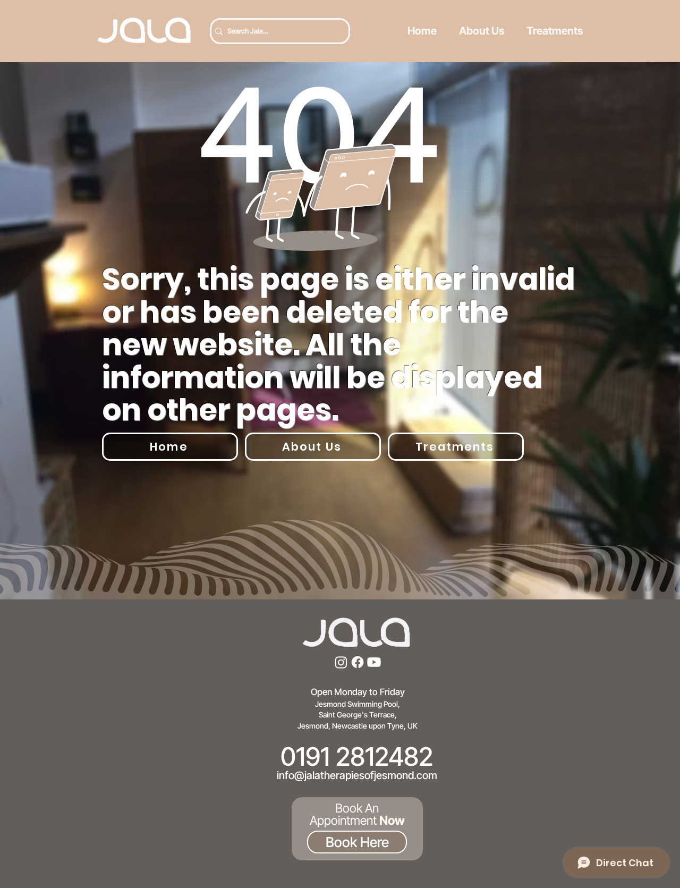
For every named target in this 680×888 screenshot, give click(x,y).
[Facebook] (358, 662)
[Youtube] (374, 662)
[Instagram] (341, 662)
